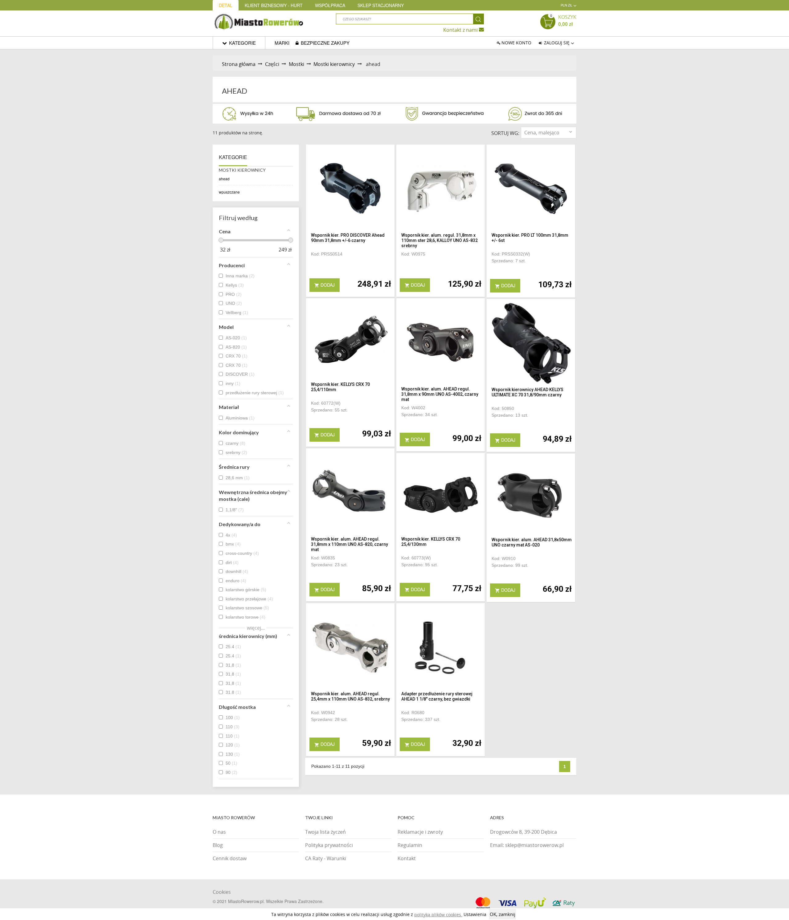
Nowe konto (516, 43)
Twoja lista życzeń (325, 831)
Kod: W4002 (413, 407)
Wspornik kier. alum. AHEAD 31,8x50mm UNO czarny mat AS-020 (532, 542)
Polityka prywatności (329, 845)
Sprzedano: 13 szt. (510, 415)
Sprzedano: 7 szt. (509, 260)
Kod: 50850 (503, 408)
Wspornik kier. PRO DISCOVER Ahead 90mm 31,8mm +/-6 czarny (348, 238)
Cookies (222, 892)
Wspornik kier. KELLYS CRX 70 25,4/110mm (340, 387)
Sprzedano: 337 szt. (420, 719)
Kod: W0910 (504, 558)
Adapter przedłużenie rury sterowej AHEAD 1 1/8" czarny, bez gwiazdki (436, 696)
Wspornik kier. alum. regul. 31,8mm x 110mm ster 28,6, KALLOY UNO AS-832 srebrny (439, 240)
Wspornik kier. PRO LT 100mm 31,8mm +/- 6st (530, 238)
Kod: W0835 (323, 557)
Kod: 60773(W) (416, 557)
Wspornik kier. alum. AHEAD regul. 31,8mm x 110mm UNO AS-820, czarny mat (349, 544)
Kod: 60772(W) (326, 403)
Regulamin (410, 845)
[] (478, 19)
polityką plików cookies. (438, 915)
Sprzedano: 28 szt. (329, 719)
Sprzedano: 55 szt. (329, 409)
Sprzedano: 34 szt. (419, 414)
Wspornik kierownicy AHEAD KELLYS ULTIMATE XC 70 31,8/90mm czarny (527, 392)
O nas (219, 831)
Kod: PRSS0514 (326, 253)
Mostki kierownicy (242, 170)
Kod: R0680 (412, 712)
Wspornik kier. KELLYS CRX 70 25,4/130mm (430, 542)
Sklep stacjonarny (381, 5)
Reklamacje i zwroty (420, 831)
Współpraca (330, 5)
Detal (225, 5)
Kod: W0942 (323, 712)
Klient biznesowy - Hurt (274, 5)
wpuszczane (229, 191)
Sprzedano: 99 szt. (510, 565)
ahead (224, 178)
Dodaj (324, 285)
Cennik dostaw (230, 858)
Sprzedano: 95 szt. (419, 564)
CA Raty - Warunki (325, 858)
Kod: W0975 (413, 253)
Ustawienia (475, 914)
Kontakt (407, 858)
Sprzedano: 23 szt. (329, 564)
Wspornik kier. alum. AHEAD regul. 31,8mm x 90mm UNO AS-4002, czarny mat (439, 394)
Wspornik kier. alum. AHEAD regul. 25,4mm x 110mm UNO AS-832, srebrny (350, 696)
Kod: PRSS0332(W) (511, 253)
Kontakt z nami (461, 30)
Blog (218, 845)
